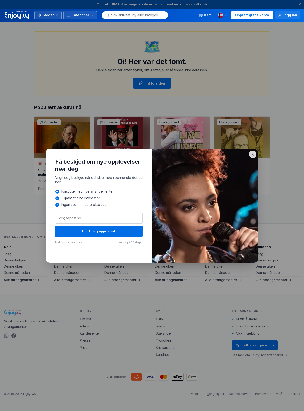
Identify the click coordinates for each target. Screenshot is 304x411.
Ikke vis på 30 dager (129, 242)
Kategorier (80, 15)
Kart (207, 15)
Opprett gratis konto (252, 15)
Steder (48, 15)
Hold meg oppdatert (98, 231)
